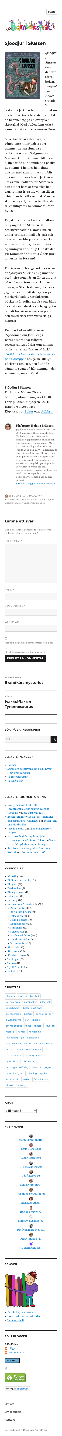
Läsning (12, 900)
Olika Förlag (28, 1061)
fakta (28, 1025)
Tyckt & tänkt (15, 967)
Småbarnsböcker (20, 935)
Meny (51, 11)
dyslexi (36, 1019)
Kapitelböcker (12, 499)
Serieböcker (17, 931)
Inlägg (11, 1348)
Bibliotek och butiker (19, 880)
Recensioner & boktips (20, 904)
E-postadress (15, 606)
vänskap (10, 1085)
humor (21, 1031)
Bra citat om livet (33, 812)
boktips (28, 1013)
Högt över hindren (18, 772)
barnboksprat (13, 1002)
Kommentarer (16, 1352)
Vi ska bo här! (15, 780)
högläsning (35, 1031)
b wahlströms (13, 1019)
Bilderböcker (18, 908)
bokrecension (13, 1013)
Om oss (9, 1403)
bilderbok (45, 1002)
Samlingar (16, 927)
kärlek (27, 1043)
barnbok (34, 996)
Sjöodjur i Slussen (14, 503)
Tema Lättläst (41, 1079)
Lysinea (11, 765)
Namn (9, 590)
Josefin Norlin (15, 828)
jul (22, 1037)
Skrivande (13, 951)
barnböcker (30, 1002)
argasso (22, 996)
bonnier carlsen (44, 1013)
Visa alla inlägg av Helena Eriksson (35, 483)
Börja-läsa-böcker (20, 912)
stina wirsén (12, 1079)
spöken (44, 1073)
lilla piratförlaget (43, 1043)
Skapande (13, 947)
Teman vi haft (15, 1320)
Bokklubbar (14, 888)
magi (20, 1049)
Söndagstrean (15, 955)
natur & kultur (13, 1055)
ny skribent (12, 1061)
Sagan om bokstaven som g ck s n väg (29, 768)
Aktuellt (12, 876)
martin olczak (29, 499)
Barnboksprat (12, 1430)
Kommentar (13, 541)
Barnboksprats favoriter (21, 1312)
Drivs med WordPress (35, 1430)
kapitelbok (33, 1037)
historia (10, 1031)
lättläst (10, 1049)
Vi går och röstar (17, 776)
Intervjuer (13, 896)
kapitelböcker (13, 1043)
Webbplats (12, 622)
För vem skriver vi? (33, 852)
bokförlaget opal (32, 1007)
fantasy (38, 1025)
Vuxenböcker (18, 943)
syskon (26, 1079)
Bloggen (12, 884)
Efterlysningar (16, 892)
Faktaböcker (17, 916)
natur (48, 1049)
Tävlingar (13, 959)
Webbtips (12, 971)
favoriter (50, 1025)
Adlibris (47, 411)
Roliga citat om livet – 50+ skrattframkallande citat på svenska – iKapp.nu (29, 809)
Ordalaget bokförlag (17, 1067)
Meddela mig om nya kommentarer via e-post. (29, 642)
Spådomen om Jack (34, 503)
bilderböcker (13, 1007)
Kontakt (10, 1419)
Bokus (28, 411)
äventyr (22, 1085)
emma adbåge (14, 1025)
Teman (11, 963)
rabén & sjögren (46, 499)
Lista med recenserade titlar (23, 1316)
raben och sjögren (42, 1067)
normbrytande (33, 1055)
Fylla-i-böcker (18, 919)
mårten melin (33, 1049)
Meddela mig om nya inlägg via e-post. (25, 652)
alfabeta (10, 996)
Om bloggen (13, 1411)
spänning (32, 1073)
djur (26, 1019)
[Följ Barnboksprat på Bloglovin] (31, 1388)
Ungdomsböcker (20, 939)
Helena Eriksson (17, 496)
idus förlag (12, 1037)
